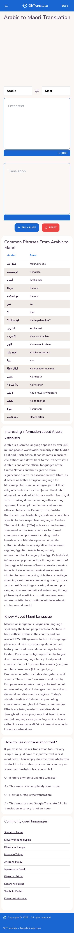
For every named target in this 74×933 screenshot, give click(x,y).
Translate (29, 227)
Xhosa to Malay (13, 862)
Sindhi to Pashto (13, 891)
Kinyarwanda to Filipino (17, 839)
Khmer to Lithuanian (15, 898)
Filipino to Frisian (13, 876)
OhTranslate (38, 5)
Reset (53, 227)
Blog (65, 6)
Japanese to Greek (15, 869)
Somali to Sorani (13, 832)
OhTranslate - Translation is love (22, 928)
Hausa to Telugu (13, 854)
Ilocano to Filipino (14, 884)
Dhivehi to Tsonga (14, 847)
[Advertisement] (37, 52)
